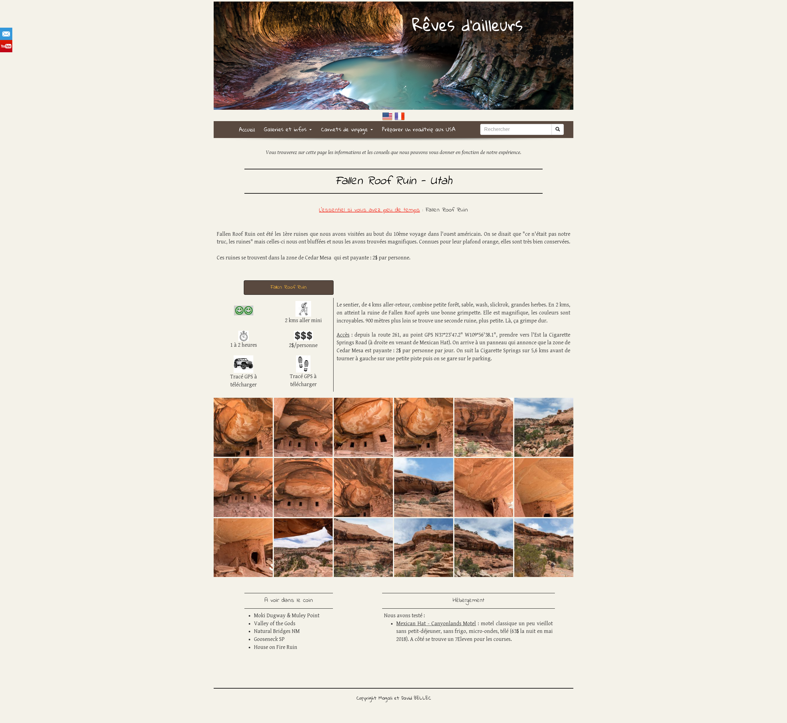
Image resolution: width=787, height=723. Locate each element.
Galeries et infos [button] (286, 129)
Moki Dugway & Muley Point (286, 615)
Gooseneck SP (269, 639)
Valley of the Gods (274, 623)
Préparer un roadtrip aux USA (419, 129)
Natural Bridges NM (277, 631)
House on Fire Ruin (275, 647)
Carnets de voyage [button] (345, 129)
